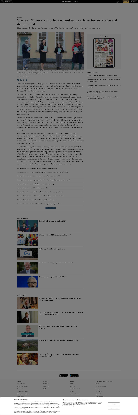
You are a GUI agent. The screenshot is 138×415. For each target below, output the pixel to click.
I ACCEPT (114, 403)
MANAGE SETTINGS (114, 407)
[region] (69, 406)
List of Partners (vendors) (68, 405)
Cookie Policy (23, 408)
